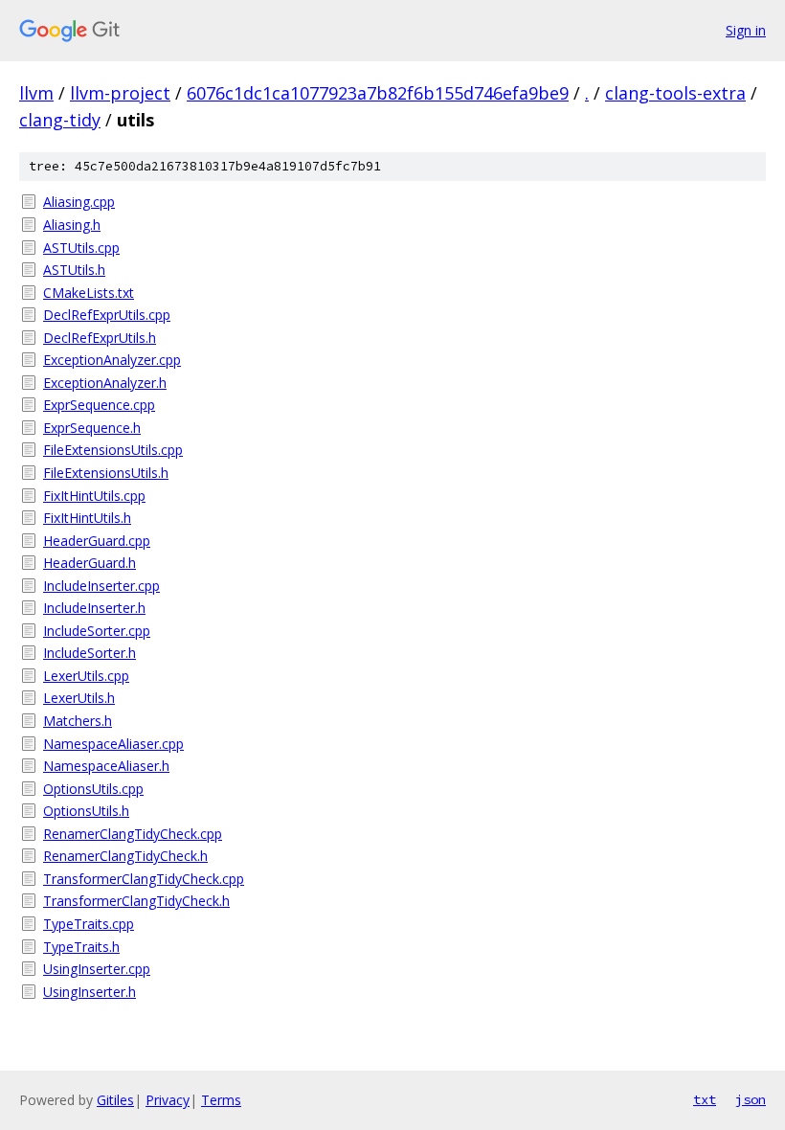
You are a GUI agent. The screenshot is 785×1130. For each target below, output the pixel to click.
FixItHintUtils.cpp (94, 495)
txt (704, 1099)
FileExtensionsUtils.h (105, 472)
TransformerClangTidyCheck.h (136, 901)
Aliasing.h (72, 224)
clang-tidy (60, 119)
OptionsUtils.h (86, 811)
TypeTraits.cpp (88, 924)
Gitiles (115, 1100)
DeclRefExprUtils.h (99, 337)
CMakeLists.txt (88, 292)
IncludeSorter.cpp (96, 631)
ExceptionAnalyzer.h (105, 382)
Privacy (168, 1100)
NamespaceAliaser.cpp (113, 743)
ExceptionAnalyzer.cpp (112, 359)
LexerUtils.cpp (86, 676)
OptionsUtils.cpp (93, 789)
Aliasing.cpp (79, 201)
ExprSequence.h (92, 427)
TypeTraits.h (81, 947)
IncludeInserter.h (94, 608)
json (750, 1099)
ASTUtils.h (74, 269)
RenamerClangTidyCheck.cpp (132, 834)
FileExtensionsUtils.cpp (113, 450)
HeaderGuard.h (89, 563)
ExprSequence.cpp (99, 405)
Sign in (746, 30)
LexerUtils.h (79, 698)
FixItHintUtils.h (87, 517)
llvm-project (120, 92)
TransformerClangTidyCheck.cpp (143, 879)
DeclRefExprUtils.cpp (106, 314)
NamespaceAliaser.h (106, 766)
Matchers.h (77, 721)
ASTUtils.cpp (81, 247)
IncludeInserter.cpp (101, 585)
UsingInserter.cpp (96, 969)
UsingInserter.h (89, 992)
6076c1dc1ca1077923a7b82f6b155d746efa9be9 (378, 92)
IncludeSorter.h (89, 653)
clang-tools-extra (675, 92)
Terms (221, 1100)
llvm (36, 92)
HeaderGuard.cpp (96, 540)
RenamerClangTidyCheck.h (125, 856)
